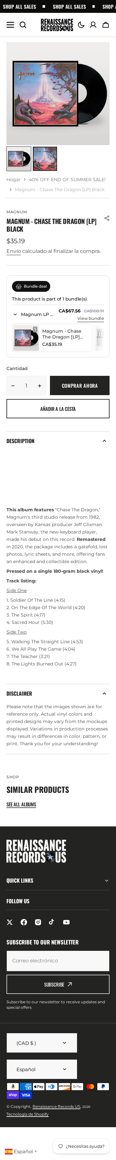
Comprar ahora (80, 385)
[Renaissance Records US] (57, 25)
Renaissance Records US (56, 1106)
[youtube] (66, 922)
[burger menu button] (10, 25)
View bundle (90, 318)
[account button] (93, 25)
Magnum (16, 211)
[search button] (23, 25)
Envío (13, 251)
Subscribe (54, 984)
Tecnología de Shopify (27, 1114)
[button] (81, 25)
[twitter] (10, 922)
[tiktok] (52, 922)
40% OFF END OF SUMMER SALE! (67, 179)
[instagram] (38, 922)
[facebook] (24, 922)
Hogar (13, 179)
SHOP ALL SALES (66, 6)
